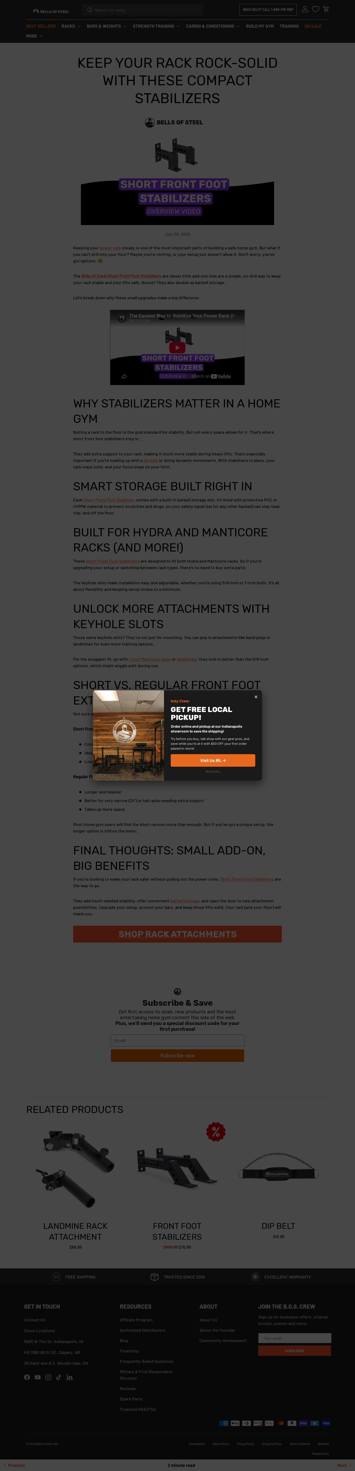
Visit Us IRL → (213, 760)
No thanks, (213, 771)
